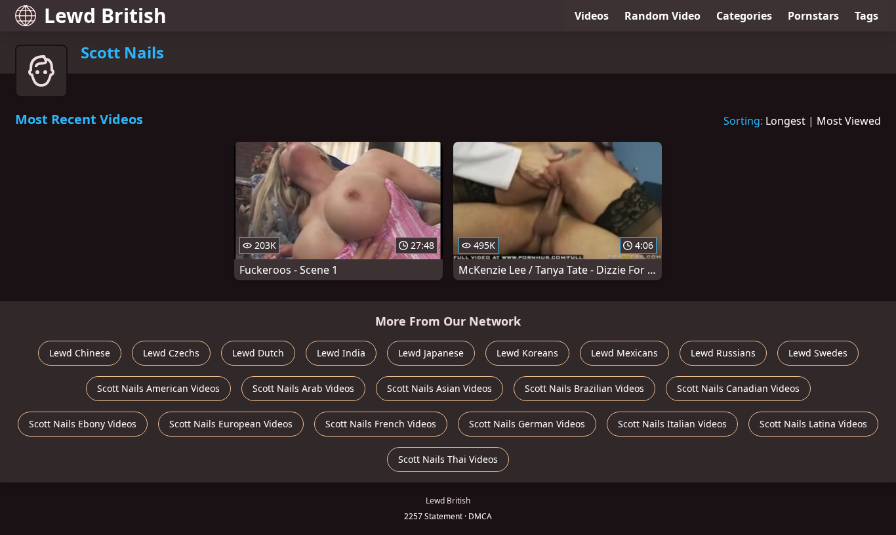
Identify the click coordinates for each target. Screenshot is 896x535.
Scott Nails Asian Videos (439, 388)
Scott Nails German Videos (527, 423)
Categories (744, 16)
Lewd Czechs (171, 353)
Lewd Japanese (431, 353)
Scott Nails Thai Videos (448, 459)
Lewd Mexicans (624, 353)
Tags (866, 16)
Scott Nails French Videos (380, 423)
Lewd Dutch (258, 353)
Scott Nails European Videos (231, 423)
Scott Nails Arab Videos (303, 388)
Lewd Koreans (527, 353)
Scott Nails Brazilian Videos (584, 388)
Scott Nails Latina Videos (813, 423)
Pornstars (813, 16)
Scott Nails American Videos (158, 388)
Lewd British (105, 15)
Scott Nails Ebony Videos (82, 423)
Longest (785, 121)
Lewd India (341, 353)
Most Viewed (849, 121)
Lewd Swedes (817, 353)
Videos (592, 16)
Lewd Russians (723, 353)
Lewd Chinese (79, 353)
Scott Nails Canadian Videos (738, 388)
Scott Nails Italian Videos (672, 423)
